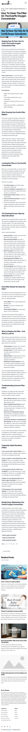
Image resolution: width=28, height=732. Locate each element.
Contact (16, 716)
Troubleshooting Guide (6, 720)
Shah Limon (9, 729)
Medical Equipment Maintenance (17, 8)
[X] (2, 726)
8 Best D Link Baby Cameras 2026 (12, 611)
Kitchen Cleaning (4, 716)
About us (16, 718)
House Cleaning (4, 712)
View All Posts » (5, 560)
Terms (16, 712)
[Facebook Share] (9, 544)
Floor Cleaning (4, 714)
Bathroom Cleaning (5, 718)
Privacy (16, 714)
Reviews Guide (4, 710)
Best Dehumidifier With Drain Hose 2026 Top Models (14, 641)
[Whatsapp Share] (14, 544)
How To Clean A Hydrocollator (10, 582)
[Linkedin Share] (11, 544)
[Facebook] (7, 726)
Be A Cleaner (5, 690)
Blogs (16, 710)
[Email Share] (16, 544)
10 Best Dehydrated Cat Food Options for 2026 (14, 674)
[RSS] (10, 726)
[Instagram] (4, 726)
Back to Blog (7, 551)
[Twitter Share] (6, 544)
